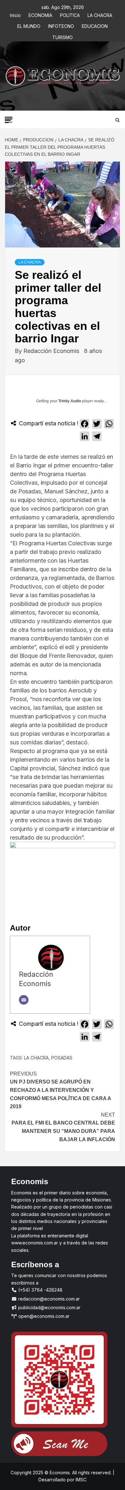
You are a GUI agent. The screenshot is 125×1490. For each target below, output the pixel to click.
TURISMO (62, 36)
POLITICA (70, 14)
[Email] (24, 1000)
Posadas (61, 1057)
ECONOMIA (40, 14)
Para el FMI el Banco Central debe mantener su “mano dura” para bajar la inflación (63, 1127)
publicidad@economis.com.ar (48, 1307)
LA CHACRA (100, 14)
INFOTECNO (61, 25)
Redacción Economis (52, 350)
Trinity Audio (69, 401)
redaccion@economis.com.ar (48, 1299)
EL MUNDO (28, 25)
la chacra (36, 1057)
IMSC (80, 1479)
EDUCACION (95, 25)
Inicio (15, 14)
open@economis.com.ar (43, 1316)
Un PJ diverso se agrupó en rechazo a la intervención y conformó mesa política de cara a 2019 (60, 1090)
